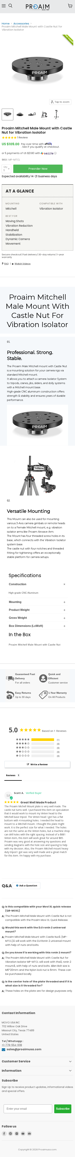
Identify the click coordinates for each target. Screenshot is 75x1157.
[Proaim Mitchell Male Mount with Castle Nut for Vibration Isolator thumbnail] (7, 114)
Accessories (21, 23)
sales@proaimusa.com (23, 1049)
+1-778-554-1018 (12, 1045)
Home (6, 23)
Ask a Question (28, 885)
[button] (37, 153)
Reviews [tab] (10, 775)
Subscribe (63, 1108)
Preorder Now (37, 169)
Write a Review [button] (39, 764)
